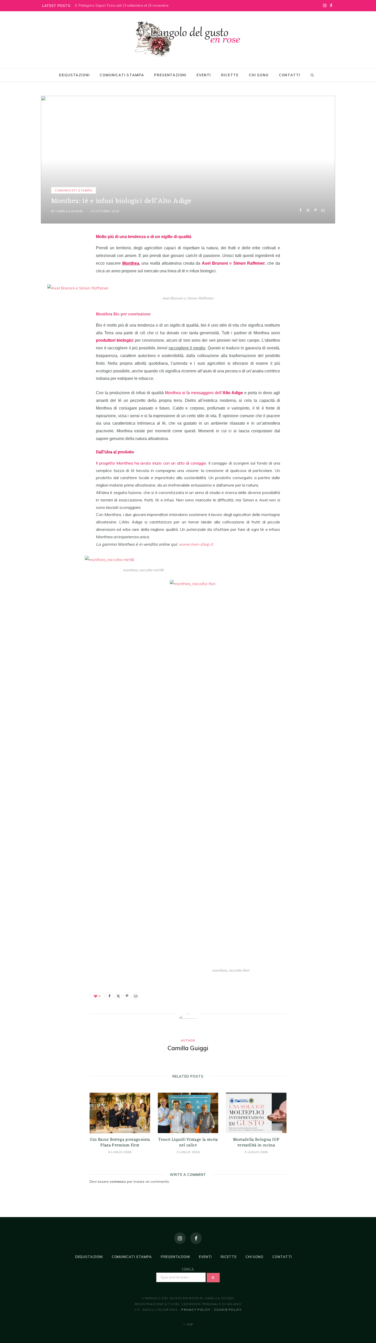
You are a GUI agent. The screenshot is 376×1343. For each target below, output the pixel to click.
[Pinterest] (315, 210)
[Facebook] (300, 210)
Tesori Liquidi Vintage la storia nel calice (188, 1142)
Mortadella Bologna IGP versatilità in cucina (256, 1142)
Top (189, 1324)
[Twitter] (308, 210)
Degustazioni (74, 75)
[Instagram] (180, 1238)
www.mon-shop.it (196, 544)
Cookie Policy (228, 1310)
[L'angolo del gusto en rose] (188, 39)
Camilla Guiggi (70, 211)
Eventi (204, 75)
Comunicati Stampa (122, 75)
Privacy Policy (195, 1310)
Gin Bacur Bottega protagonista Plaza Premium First (120, 1142)
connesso (118, 1181)
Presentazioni (170, 75)
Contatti (290, 75)
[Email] (323, 210)
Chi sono (259, 75)
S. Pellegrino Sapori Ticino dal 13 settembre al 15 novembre (122, 5)
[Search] (311, 75)
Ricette (230, 75)
